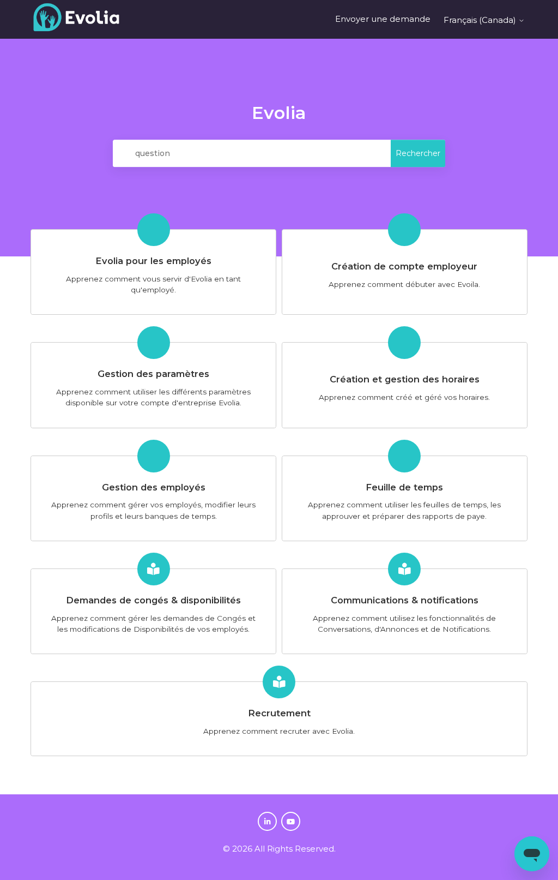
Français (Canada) (481, 20)
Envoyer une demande (382, 19)
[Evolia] (76, 19)
